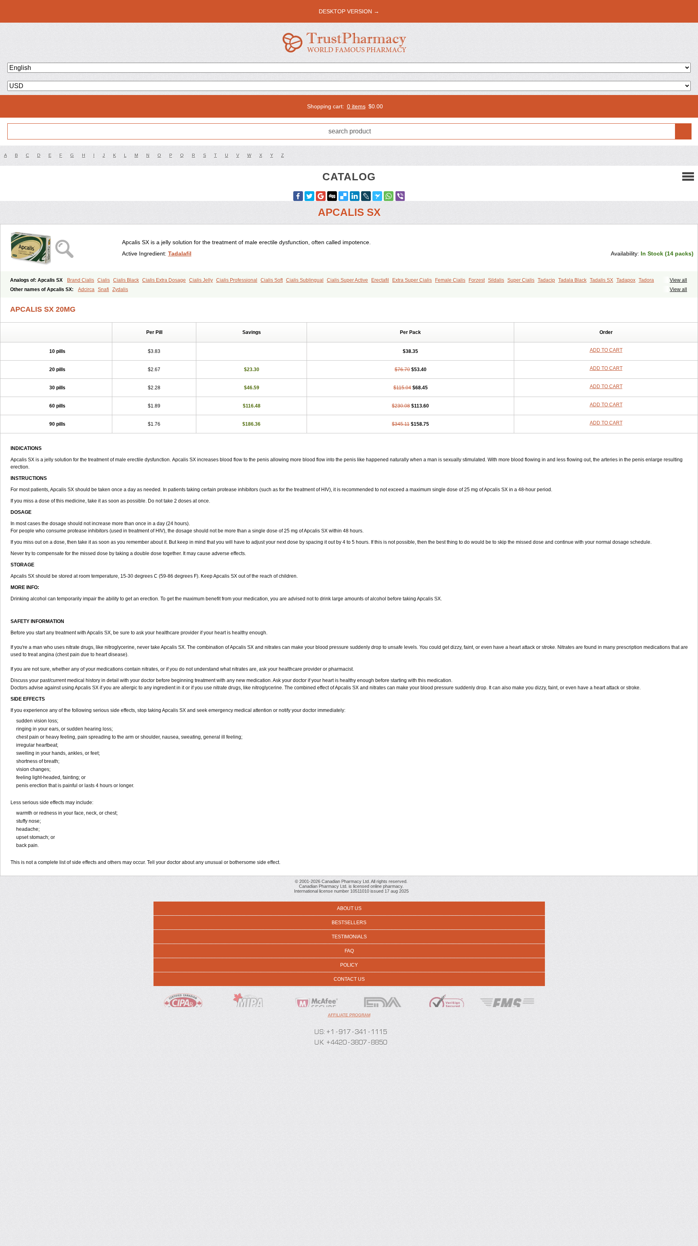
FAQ (349, 951)
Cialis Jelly (201, 280)
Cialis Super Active (347, 280)
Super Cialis (520, 280)
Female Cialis (450, 280)
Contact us (349, 979)
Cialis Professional (236, 280)
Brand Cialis (80, 280)
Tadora (646, 280)
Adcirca (86, 289)
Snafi (103, 289)
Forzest (477, 280)
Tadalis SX (601, 280)
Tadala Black (572, 280)
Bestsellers (349, 922)
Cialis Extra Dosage (164, 280)
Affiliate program (349, 1015)
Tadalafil (179, 253)
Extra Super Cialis (412, 280)
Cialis (103, 280)
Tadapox (625, 280)
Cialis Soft (272, 280)
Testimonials (349, 937)
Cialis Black (126, 280)
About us (349, 908)
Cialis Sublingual (305, 280)
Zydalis (120, 289)
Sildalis (496, 280)
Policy (349, 965)
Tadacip (546, 280)
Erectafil (380, 280)
